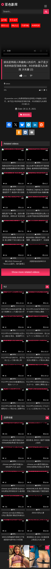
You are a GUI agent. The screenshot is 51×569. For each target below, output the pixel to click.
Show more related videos (25, 272)
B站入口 (15, 25)
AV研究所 (36, 25)
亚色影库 (11, 4)
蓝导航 (4, 20)
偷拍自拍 (26, 115)
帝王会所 (13, 20)
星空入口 (5, 25)
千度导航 (25, 25)
